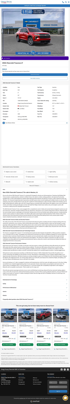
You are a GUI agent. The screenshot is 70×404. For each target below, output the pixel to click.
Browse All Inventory (35, 74)
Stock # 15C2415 (5, 324)
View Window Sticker (10, 122)
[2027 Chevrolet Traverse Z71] (9, 315)
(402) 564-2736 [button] (6, 384)
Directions (20, 380)
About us (35, 377)
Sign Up (58, 391)
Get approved (21, 382)
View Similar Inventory (35, 78)
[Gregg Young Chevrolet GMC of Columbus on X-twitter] (64, 369)
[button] (63, 2)
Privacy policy (21, 384)
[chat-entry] (65, 398)
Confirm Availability (9, 344)
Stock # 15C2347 (40, 324)
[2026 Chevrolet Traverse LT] (26, 315)
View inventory (21, 377)
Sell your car (36, 380)
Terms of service (37, 384)
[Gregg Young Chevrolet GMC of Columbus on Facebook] (61, 369)
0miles (14, 327)
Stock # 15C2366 (22, 324)
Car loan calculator (37, 382)
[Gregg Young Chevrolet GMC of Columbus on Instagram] (67, 369)
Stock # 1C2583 (57, 324)
